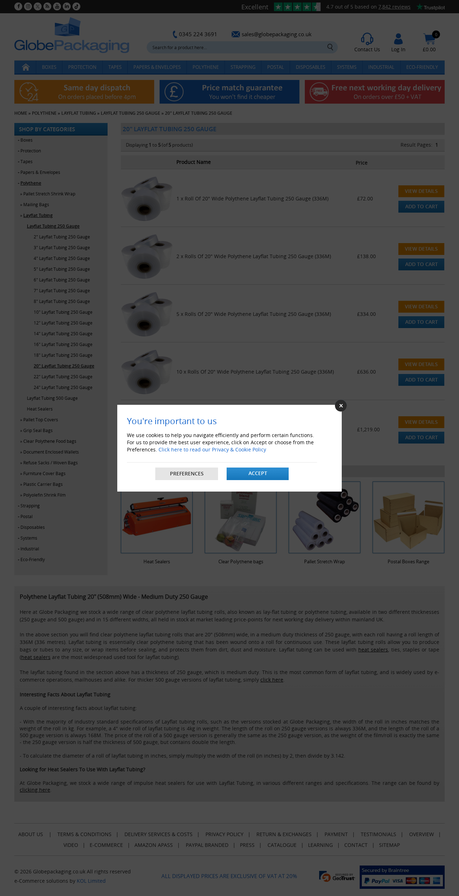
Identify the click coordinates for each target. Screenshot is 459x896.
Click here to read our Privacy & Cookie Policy (212, 449)
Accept (258, 473)
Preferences (187, 473)
